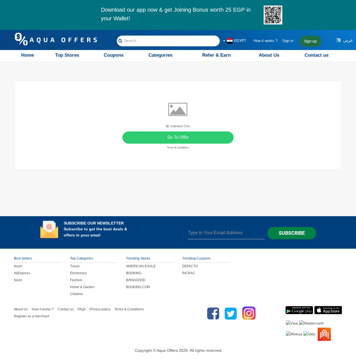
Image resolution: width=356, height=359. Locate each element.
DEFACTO (190, 266)
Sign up (310, 41)
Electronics (78, 273)
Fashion (76, 280)
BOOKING (133, 273)
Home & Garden (82, 287)
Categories (160, 55)
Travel (75, 266)
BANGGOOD (135, 280)
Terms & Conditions (129, 309)
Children (76, 294)
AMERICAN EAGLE (141, 266)
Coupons (113, 55)
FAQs (82, 309)
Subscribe (292, 233)
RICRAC (188, 273)
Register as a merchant (31, 316)
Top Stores (67, 55)
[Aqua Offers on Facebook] (211, 313)
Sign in (287, 41)
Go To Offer (178, 137)
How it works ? (265, 41)
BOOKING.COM (138, 287)
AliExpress (22, 273)
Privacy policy (100, 309)
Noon (18, 266)
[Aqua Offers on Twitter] (230, 313)
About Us (269, 55)
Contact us (316, 55)
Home (27, 55)
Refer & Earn (216, 55)
